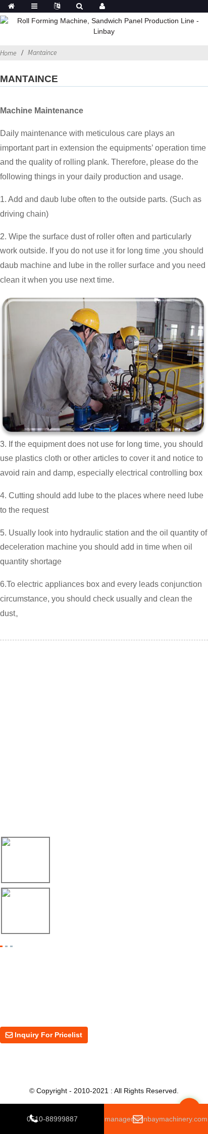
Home (8, 52)
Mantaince (42, 52)
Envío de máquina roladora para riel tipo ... (125, 861)
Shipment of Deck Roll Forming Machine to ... (129, 912)
